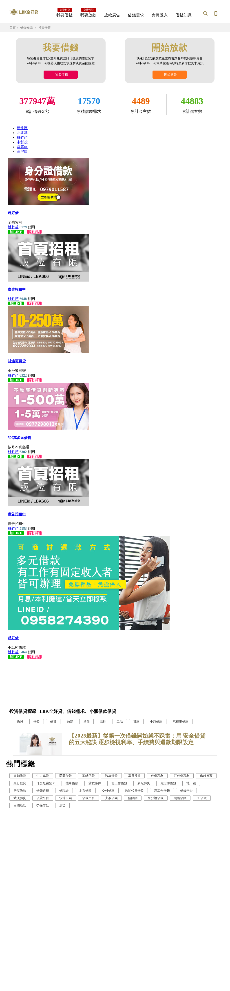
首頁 (12, 27)
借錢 (20, 721)
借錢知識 (183, 15)
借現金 (64, 790)
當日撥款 (134, 776)
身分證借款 (156, 798)
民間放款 (19, 805)
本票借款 (85, 790)
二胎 (120, 721)
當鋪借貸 (19, 776)
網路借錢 (180, 798)
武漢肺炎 (19, 798)
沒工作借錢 (162, 790)
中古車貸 (42, 776)
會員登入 (160, 15)
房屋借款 (19, 790)
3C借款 (202, 798)
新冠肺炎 (143, 783)
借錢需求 (136, 15)
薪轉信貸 (88, 776)
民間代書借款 (134, 790)
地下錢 (191, 783)
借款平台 (88, 798)
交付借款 (108, 790)
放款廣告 (112, 15)
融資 (70, 721)
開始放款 (170, 47)
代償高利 (157, 776)
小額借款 (156, 721)
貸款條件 (94, 783)
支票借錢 (111, 798)
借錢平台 (186, 790)
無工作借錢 (119, 783)
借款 (36, 721)
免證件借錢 (168, 783)
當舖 (86, 721)
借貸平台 (42, 798)
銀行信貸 (19, 783)
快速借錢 (65, 798)
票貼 (103, 721)
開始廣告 (169, 74)
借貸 (53, 721)
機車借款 (72, 783)
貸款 (136, 721)
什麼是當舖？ (45, 783)
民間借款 (65, 776)
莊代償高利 (182, 776)
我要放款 (88, 13)
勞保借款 (42, 805)
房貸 (62, 805)
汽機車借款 (180, 721)
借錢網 (132, 798)
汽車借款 (111, 776)
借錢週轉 (42, 790)
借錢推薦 (206, 776)
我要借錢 (64, 13)
